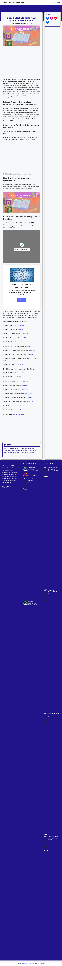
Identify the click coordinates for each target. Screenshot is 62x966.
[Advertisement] (21, 63)
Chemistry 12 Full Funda (13, 2)
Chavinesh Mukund (18, 414)
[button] (52, 2)
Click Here (21, 325)
